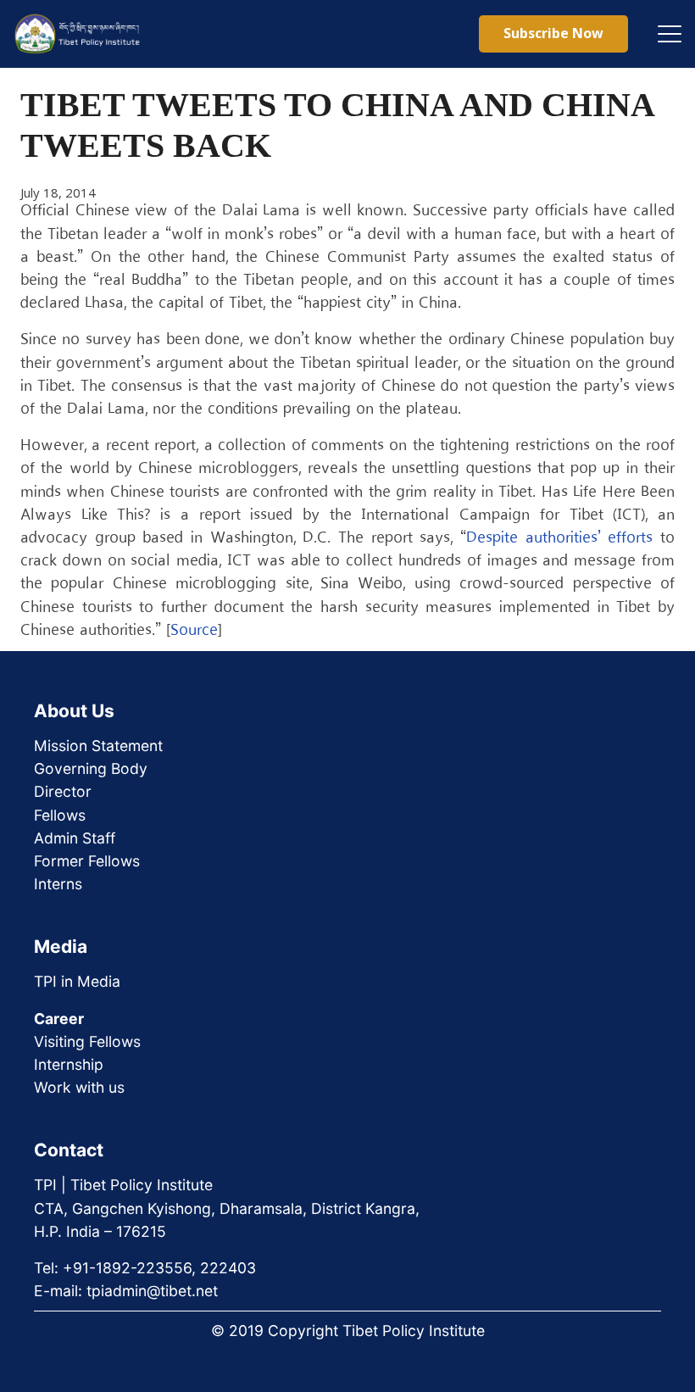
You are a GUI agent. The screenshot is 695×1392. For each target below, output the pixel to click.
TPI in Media (77, 981)
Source (194, 630)
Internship (68, 1064)
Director (63, 791)
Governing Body (90, 768)
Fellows (60, 815)
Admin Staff (74, 838)
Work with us (79, 1087)
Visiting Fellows (87, 1041)
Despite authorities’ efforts (559, 538)
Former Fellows (87, 861)
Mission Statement (98, 745)
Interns (58, 884)
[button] (669, 34)
